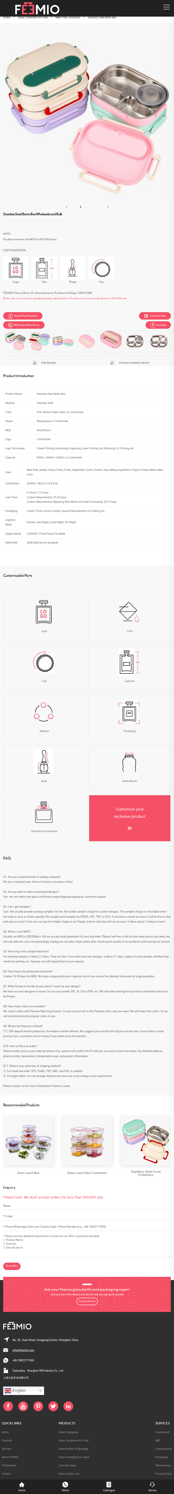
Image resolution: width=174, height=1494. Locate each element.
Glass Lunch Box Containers (28, 1172)
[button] (66, 207)
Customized (162, 1432)
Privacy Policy (163, 1473)
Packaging (161, 1457)
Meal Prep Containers (67, 17)
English (18, 1390)
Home (6, 17)
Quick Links (11, 1423)
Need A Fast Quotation (23, 316)
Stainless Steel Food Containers (87, 1173)
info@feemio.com (23, 1350)
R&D (157, 1440)
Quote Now (12, 1266)
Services (162, 1423)
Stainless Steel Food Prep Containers (146, 1173)
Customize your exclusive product (129, 812)
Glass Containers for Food (33, 17)
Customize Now (155, 316)
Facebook (158, 325)
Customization (163, 1448)
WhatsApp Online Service (24, 325)
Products (67, 1423)
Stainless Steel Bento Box (102, 17)
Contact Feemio (87, 1301)
